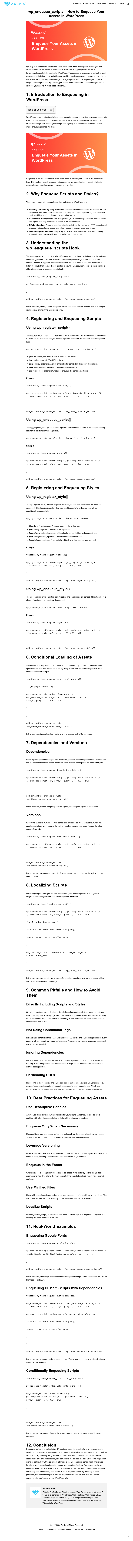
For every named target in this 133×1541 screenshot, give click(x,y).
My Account (88, 4)
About (121, 4)
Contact (79, 1530)
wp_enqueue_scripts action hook (69, 79)
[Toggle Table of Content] (50, 110)
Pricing (112, 4)
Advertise (51, 1530)
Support (77, 4)
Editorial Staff (48, 1488)
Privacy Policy (65, 1530)
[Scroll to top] (128, 1536)
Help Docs (101, 4)
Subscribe (90, 1530)
